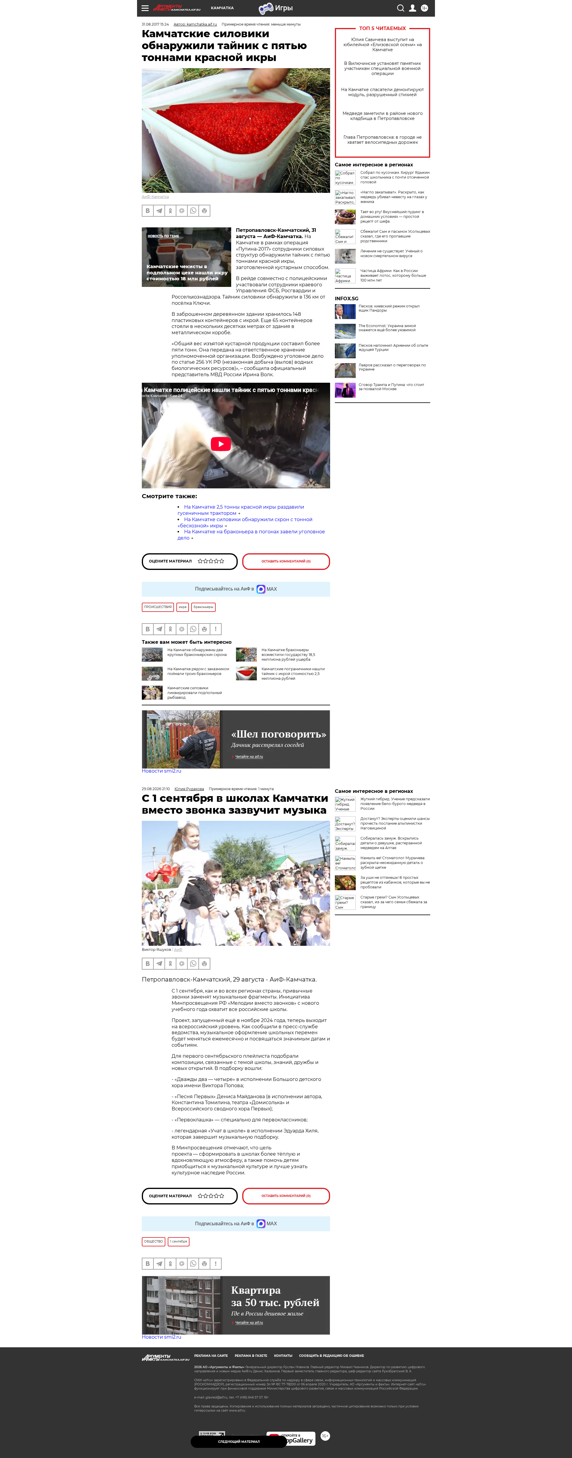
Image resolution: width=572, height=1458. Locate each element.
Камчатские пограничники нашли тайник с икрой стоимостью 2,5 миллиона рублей (293, 674)
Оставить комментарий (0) (286, 561)
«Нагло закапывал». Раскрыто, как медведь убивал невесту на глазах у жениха (393, 197)
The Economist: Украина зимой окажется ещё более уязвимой (387, 328)
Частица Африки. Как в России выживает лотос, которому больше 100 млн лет (393, 275)
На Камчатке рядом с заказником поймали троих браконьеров (198, 671)
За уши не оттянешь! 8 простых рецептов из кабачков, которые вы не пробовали (395, 882)
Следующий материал (239, 1442)
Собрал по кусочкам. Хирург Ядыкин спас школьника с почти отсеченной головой (395, 177)
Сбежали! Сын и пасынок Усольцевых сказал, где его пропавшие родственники (395, 236)
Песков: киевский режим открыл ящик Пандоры (389, 308)
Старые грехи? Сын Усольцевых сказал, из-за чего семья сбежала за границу (393, 902)
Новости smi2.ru (161, 771)
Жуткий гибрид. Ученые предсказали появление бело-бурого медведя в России (395, 804)
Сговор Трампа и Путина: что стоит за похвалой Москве (391, 387)
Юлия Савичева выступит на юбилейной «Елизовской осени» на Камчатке (382, 44)
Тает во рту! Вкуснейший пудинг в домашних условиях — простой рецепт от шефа (392, 217)
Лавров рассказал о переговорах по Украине (392, 367)
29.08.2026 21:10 (156, 789)
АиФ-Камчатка (155, 196)
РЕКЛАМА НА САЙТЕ (211, 1356)
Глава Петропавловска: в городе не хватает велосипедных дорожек (382, 140)
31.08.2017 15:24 (155, 24)
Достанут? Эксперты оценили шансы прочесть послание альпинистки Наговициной (395, 823)
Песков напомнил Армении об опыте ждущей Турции (393, 347)
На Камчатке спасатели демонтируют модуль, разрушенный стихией (382, 92)
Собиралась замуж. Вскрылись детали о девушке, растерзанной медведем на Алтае (391, 843)
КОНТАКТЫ (283, 1356)
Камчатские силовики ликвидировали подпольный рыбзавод (194, 693)
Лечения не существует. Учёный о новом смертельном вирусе (391, 253)
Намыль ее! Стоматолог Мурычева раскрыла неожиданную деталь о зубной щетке (392, 863)
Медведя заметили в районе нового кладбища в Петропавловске (383, 116)
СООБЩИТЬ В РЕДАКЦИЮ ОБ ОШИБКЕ (331, 1356)
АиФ (178, 949)
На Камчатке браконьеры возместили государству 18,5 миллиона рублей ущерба (288, 655)
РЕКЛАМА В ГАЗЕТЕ (251, 1356)
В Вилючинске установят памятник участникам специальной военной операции (382, 68)
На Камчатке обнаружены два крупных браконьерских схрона (197, 652)
